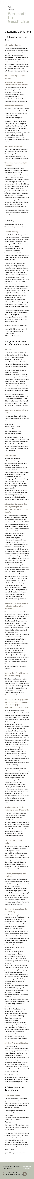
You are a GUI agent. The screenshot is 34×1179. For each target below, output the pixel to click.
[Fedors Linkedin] (25, 1174)
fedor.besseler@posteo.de (13, 433)
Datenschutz (27, 1166)
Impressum (26, 1168)
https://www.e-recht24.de (17, 1153)
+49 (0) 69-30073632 (12, 1172)
